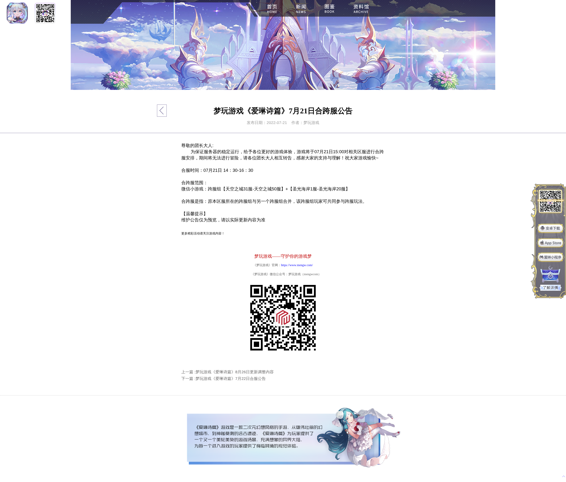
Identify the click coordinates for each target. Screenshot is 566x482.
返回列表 (162, 111)
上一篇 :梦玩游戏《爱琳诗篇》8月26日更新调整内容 (227, 372)
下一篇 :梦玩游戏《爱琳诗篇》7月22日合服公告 (223, 378)
